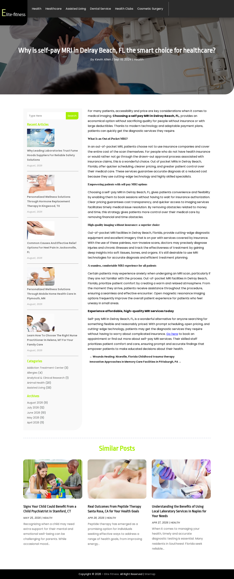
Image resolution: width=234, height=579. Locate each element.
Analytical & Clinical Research (46, 378)
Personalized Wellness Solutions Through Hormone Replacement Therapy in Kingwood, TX (48, 201)
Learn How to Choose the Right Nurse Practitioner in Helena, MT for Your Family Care (52, 340)
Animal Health (36, 383)
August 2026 (35, 402)
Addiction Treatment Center (45, 368)
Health (36, 9)
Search (72, 116)
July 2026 (33, 407)
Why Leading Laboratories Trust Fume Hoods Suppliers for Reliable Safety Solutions (52, 155)
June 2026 (33, 412)
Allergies (32, 372)
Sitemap (150, 574)
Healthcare (53, 9)
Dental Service (100, 9)
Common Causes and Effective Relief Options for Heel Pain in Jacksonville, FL (52, 247)
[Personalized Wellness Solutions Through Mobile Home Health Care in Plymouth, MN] (40, 277)
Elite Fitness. (111, 574)
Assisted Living (76, 9)
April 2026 (33, 422)
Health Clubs (124, 9)
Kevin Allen (103, 59)
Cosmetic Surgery (150, 9)
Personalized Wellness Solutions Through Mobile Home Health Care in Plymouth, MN (51, 293)
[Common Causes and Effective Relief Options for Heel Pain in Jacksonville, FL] (40, 230)
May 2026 (33, 417)
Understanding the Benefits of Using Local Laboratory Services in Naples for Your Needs (179, 511)
